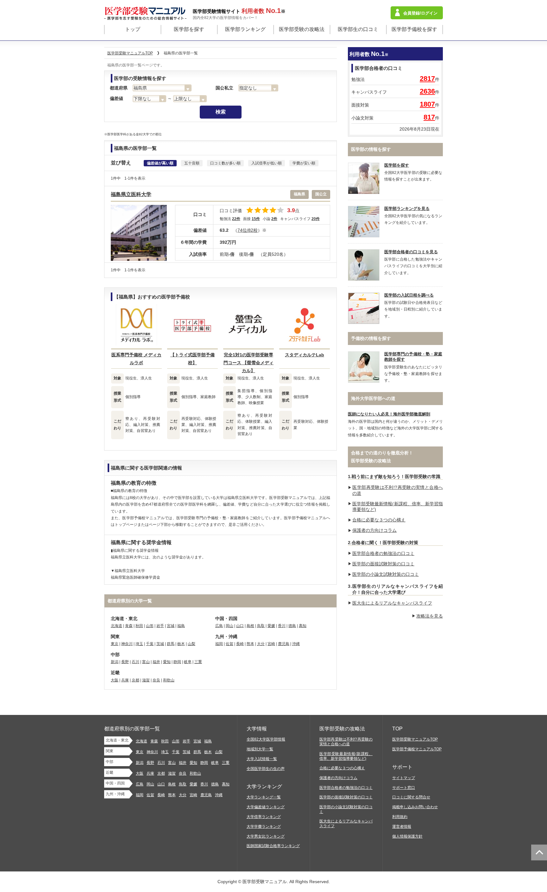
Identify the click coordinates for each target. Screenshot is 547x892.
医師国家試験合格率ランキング (273, 846)
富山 (146, 662)
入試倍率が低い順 (266, 163)
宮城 (170, 626)
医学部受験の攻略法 (301, 29)
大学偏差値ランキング (266, 807)
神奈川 (127, 644)
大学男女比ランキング (266, 836)
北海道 (116, 626)
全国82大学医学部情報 (266, 739)
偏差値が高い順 (160, 163)
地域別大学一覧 (260, 749)
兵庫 (125, 680)
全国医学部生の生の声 (266, 768)
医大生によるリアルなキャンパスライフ (392, 603)
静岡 (177, 662)
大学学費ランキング (264, 826)
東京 (114, 644)
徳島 (292, 626)
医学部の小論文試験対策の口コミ (385, 574)
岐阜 (188, 662)
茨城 (160, 644)
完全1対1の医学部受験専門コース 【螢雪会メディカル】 (248, 362)
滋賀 (146, 680)
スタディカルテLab (304, 354)
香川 (282, 626)
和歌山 (168, 680)
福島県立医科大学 (131, 194)
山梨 (191, 644)
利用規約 (399, 817)
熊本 (250, 644)
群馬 (170, 644)
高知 (302, 626)
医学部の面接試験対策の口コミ (383, 563)
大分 (261, 644)
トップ (132, 29)
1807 (427, 104)
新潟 (114, 662)
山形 (150, 626)
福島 (181, 626)
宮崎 (271, 644)
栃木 (181, 644)
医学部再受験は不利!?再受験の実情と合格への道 (346, 741)
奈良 (156, 680)
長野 (125, 662)
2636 (427, 91)
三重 (198, 662)
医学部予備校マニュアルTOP (417, 749)
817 (429, 117)
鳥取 (261, 626)
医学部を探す (189, 29)
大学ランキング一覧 (264, 797)
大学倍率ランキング (264, 817)
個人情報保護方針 (407, 836)
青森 (129, 626)
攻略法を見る (429, 615)
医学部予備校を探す (414, 29)
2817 (427, 79)
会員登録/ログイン (420, 13)
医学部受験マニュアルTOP (415, 739)
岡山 (229, 626)
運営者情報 (401, 826)
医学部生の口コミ (358, 29)
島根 (250, 626)
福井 (156, 662)
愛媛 (271, 626)
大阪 (114, 680)
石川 (135, 662)
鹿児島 (283, 644)
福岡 (219, 644)
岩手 (160, 626)
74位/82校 (247, 230)
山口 (240, 626)
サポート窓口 (403, 787)
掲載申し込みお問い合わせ (415, 807)
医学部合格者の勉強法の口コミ (383, 553)
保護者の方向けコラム (374, 530)
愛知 (167, 662)
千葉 (150, 644)
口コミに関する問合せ (411, 797)
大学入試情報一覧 (262, 759)
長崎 (240, 644)
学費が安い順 (303, 163)
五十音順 (191, 163)
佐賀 (229, 644)
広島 (219, 626)
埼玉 (139, 644)
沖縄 (296, 644)
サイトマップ (403, 778)
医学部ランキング (245, 29)
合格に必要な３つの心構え (379, 519)
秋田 (139, 626)
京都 (135, 680)
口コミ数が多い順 (225, 163)
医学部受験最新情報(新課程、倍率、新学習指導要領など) (346, 756)
